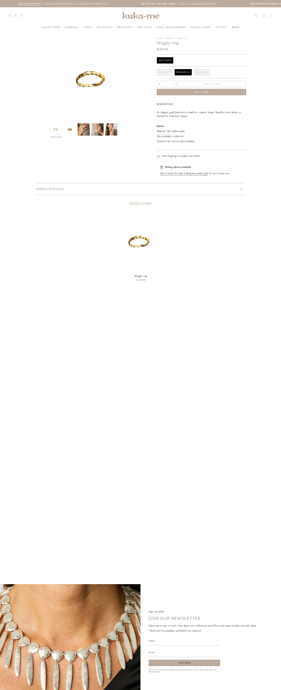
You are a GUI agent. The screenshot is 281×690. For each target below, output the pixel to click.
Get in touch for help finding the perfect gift (184, 173)
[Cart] (271, 15)
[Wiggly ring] (140, 241)
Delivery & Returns (50, 189)
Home (159, 38)
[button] (263, 15)
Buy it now (201, 92)
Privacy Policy (198, 669)
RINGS (169, 38)
